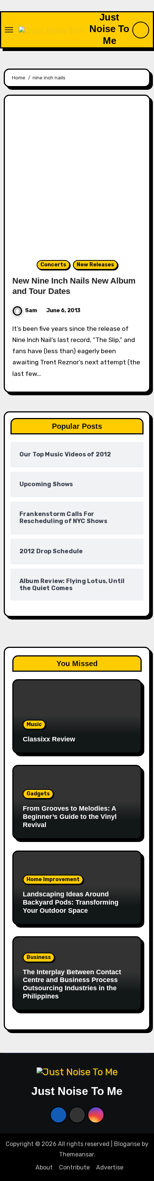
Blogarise (127, 1143)
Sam (31, 310)
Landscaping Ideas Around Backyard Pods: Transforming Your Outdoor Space (70, 902)
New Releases (95, 265)
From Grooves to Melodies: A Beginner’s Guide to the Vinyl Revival (70, 816)
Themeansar (76, 1154)
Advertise (109, 1167)
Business (39, 957)
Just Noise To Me (109, 29)
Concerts (53, 265)
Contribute (74, 1167)
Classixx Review (49, 739)
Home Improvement (53, 879)
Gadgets (38, 794)
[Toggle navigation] (9, 29)
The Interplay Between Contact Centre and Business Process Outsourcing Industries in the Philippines (72, 984)
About (44, 1167)
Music (34, 724)
